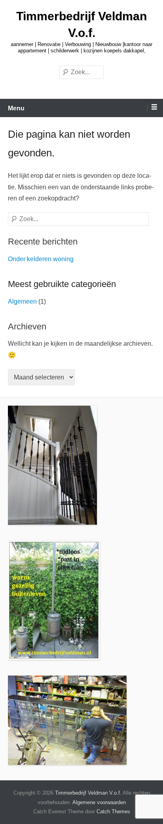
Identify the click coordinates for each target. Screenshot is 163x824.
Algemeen (22, 301)
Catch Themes (113, 811)
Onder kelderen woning (41, 259)
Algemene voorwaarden (99, 802)
